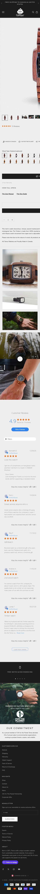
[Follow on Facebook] (3, 869)
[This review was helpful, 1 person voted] (30, 641)
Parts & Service (7, 763)
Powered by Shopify (29, 880)
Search (4, 830)
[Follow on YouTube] (19, 869)
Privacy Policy (6, 840)
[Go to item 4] (31, 117)
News (4, 790)
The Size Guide (22, 194)
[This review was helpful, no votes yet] (30, 487)
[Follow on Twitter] (8, 869)
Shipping (5, 753)
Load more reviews (20, 649)
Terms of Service (7, 834)
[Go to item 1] (11, 118)
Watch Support (7, 760)
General (4, 750)
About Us (5, 787)
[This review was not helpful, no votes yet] (34, 487)
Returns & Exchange (8, 767)
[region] (20, 345)
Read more (20, 633)
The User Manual (8, 194)
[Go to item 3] (24, 117)
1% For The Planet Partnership (12, 794)
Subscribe (10, 819)
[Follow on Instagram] (14, 869)
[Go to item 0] (5, 118)
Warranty (5, 757)
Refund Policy (6, 837)
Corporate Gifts (7, 797)
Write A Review (20, 429)
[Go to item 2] (18, 118)
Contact (4, 784)
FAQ (3, 770)
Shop (3, 780)
